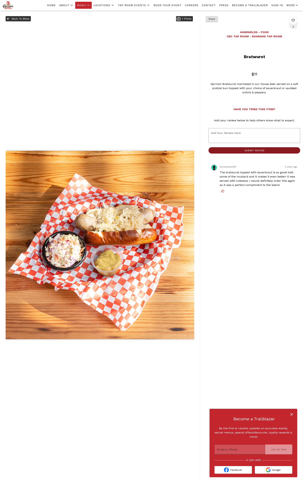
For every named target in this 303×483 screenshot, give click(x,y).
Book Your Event (167, 5)
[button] (66, 5)
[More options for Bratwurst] (293, 20)
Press (223, 5)
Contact (209, 5)
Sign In (277, 5)
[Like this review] (223, 191)
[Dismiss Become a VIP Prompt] (291, 414)
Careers (191, 5)
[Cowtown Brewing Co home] (18, 5)
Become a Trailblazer (250, 5)
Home (51, 5)
